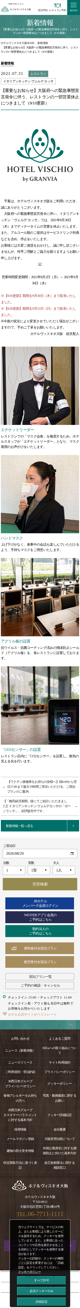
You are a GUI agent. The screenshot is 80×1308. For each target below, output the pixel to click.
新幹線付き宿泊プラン (40, 948)
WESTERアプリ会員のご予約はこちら (40, 917)
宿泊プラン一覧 (40, 977)
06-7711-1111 (46, 1214)
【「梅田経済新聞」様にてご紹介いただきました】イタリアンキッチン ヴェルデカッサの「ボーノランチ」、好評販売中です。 (37, 806)
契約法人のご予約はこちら (40, 931)
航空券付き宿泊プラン (40, 962)
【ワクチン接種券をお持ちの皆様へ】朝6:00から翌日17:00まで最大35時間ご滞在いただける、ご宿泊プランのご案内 (42, 786)
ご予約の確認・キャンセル (40, 985)
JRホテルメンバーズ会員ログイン (40, 903)
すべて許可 (41, 1280)
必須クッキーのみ (42, 1291)
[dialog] (40, 1263)
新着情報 (42, 43)
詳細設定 (42, 1301)
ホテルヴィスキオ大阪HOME (17, 43)
